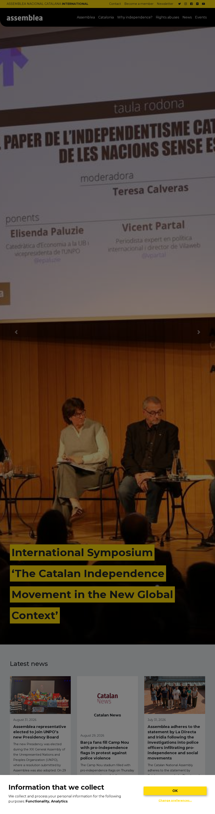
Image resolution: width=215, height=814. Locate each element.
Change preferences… (175, 800)
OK (175, 791)
